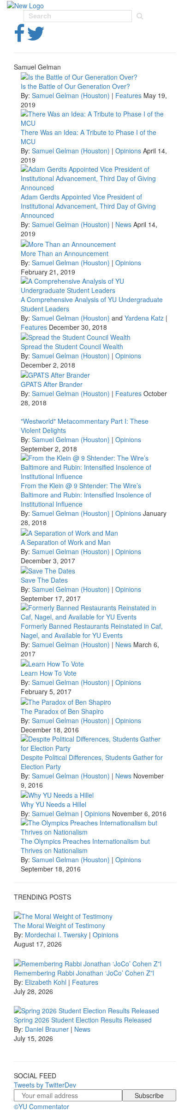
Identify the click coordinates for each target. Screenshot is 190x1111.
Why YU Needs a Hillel (53, 804)
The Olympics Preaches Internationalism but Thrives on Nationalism (85, 845)
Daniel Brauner (47, 1029)
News (123, 224)
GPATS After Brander (52, 384)
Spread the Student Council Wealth (72, 346)
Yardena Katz (144, 317)
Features (128, 95)
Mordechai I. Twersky (56, 934)
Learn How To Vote (49, 673)
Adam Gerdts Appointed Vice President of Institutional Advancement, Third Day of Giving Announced (88, 206)
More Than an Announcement (64, 253)
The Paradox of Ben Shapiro (62, 711)
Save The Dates (44, 580)
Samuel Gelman (55, 813)
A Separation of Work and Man (66, 542)
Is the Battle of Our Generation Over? (75, 86)
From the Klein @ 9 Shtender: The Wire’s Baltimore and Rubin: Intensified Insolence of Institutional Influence (86, 495)
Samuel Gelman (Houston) (71, 95)
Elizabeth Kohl (45, 982)
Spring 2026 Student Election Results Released (83, 1019)
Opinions (128, 150)
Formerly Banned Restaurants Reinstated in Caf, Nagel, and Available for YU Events (92, 630)
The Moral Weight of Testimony (59, 925)
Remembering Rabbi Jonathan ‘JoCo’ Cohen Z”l (84, 972)
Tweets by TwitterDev (45, 1084)
